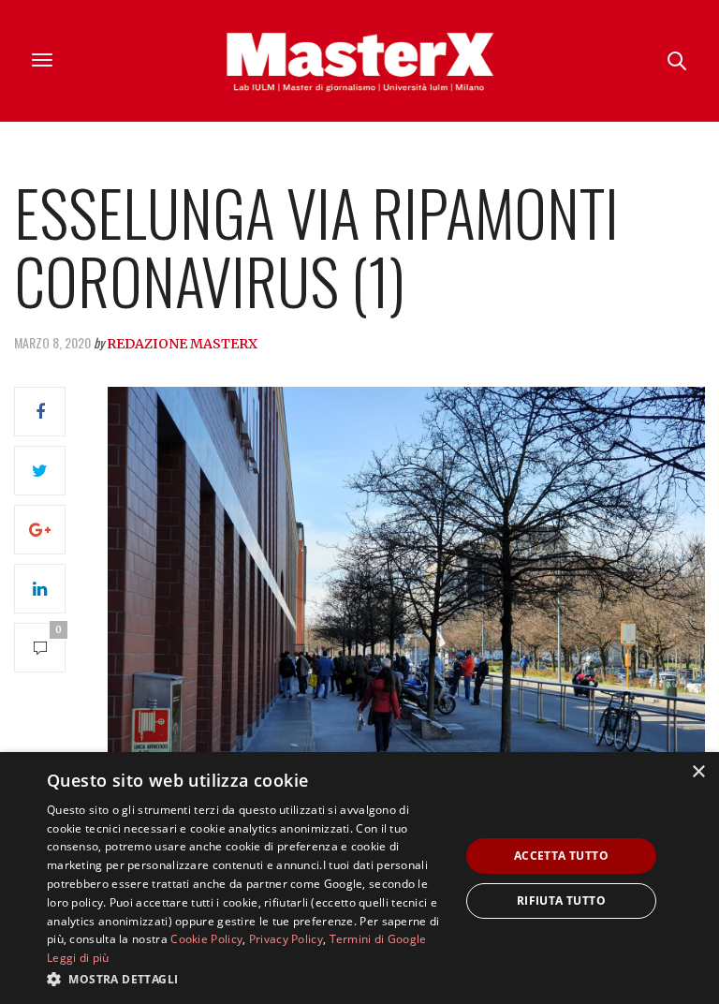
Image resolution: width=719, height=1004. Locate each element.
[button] (247, 978)
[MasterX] (359, 61)
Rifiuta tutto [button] (561, 900)
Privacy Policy (286, 939)
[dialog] (359, 878)
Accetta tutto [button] (561, 856)
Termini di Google (378, 939)
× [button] (698, 772)
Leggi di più (78, 958)
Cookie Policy (206, 939)
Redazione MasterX (182, 343)
